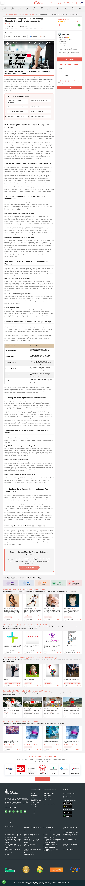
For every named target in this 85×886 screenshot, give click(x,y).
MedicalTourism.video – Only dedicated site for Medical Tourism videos (13, 846)
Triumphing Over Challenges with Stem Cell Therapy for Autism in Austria (32, 709)
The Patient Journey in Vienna (16, 116)
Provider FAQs (34, 806)
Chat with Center (69, 59)
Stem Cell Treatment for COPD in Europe (12, 678)
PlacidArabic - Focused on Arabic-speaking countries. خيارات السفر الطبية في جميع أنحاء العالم (52, 841)
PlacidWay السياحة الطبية (30, 831)
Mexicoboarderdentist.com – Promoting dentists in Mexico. (70, 840)
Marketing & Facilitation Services (36, 800)
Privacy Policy (71, 81)
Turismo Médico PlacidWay (11, 831)
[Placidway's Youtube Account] (13, 811)
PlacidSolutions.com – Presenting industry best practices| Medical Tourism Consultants (51, 836)
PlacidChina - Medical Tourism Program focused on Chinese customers (31, 836)
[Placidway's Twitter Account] (9, 811)
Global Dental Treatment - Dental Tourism (32, 850)
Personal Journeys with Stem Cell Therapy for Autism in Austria (12, 709)
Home (5, 14)
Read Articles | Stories (49, 804)
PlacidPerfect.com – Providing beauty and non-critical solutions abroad (32, 841)
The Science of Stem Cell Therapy (17, 107)
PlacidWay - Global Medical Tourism (70, 828)
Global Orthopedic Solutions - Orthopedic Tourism (31, 853)
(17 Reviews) (72, 650)
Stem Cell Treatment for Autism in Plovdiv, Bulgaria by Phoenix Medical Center (72, 612)
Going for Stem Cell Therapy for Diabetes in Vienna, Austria (52, 740)
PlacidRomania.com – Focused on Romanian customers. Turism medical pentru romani (13, 836)
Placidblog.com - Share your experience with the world (70, 835)
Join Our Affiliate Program (35, 796)
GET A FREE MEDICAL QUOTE (29, 567)
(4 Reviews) (32, 650)
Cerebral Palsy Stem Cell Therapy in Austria (30, 678)
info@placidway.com (70, 797)
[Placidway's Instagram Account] (21, 811)
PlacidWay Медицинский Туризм (32, 827)
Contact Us (33, 811)
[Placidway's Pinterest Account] (17, 811)
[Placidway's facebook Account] (6, 811)
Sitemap (33, 813)
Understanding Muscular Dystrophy (14, 101)
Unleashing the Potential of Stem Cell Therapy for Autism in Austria (52, 709)
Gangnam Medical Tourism (50, 831)
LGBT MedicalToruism (68, 849)
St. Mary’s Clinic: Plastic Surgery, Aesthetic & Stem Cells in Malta (12, 645)
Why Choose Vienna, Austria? (39, 107)
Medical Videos (13, 14)
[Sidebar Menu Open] (2, 2)
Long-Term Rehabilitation (38, 116)
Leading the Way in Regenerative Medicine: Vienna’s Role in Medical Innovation (12, 741)
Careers (33, 809)
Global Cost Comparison (37, 111)
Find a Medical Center (48, 793)
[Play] (79, 25)
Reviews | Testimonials (49, 799)
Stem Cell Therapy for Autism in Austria (52, 678)
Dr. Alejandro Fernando (20, 28)
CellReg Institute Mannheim (71, 645)
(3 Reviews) (12, 650)
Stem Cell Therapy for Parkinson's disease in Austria (71, 678)
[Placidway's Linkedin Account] (25, 811)
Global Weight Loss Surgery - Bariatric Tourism (70, 845)
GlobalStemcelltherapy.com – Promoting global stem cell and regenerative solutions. (51, 846)
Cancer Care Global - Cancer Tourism (12, 853)
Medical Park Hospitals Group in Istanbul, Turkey (32, 645)
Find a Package (47, 795)
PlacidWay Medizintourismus (12, 826)
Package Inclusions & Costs (15, 111)
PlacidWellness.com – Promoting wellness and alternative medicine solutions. (13, 841)
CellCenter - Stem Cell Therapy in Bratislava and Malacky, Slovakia (52, 646)
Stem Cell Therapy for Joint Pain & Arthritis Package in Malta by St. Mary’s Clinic (32, 612)
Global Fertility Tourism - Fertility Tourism (13, 850)
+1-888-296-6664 (70, 793)
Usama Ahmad (40, 28)
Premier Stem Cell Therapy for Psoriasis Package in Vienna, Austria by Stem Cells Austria (12, 612)
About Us (33, 793)
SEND (69, 87)
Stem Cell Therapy (23, 14)
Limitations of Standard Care (39, 100)
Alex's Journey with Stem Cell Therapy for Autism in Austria (71, 709)
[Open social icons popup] (59, 25)
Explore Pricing (47, 797)
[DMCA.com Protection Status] (40, 869)
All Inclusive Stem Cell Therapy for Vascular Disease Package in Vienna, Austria (52, 612)
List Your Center (35, 802)
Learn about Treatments (49, 802)
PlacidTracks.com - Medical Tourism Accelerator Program (70, 831)
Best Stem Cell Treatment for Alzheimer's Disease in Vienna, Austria (71, 741)
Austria (32, 14)
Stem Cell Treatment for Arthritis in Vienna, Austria (32, 740)
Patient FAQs (34, 804)
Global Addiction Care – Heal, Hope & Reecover (50, 850)
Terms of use (69, 80)
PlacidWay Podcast (48, 827)
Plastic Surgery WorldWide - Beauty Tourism (31, 845)
